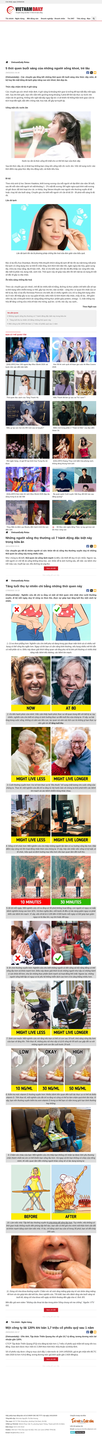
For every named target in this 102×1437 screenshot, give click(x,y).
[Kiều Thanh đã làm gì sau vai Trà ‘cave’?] (74, 382)
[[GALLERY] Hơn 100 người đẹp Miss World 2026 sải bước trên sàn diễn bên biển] (28, 349)
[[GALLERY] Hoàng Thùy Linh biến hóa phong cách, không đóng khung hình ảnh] (74, 446)
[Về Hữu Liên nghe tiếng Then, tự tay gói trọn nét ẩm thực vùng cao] (74, 512)
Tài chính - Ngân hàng (15, 19)
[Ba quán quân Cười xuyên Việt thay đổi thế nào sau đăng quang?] (74, 479)
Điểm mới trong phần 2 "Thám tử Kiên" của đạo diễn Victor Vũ (73, 429)
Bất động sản (32, 19)
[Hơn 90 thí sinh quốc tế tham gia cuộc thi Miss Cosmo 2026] (74, 349)
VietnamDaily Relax (20, 62)
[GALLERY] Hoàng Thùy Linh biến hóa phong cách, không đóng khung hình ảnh (73, 462)
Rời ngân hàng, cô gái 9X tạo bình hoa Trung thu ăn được (27, 462)
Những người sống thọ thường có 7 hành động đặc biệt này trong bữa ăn (37, 316)
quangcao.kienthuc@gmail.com (85, 1429)
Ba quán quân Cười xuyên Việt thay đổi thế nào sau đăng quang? (73, 495)
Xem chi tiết (51, 568)
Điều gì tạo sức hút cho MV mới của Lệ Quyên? (25, 428)
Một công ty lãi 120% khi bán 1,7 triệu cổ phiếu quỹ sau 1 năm (33, 324)
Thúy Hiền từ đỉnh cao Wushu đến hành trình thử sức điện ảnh (27, 528)
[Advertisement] (51, 39)
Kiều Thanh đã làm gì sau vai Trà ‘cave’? (69, 397)
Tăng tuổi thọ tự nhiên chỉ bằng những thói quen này (30, 320)
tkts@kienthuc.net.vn (17, 1433)
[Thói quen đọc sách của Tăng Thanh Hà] (28, 382)
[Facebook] (87, 72)
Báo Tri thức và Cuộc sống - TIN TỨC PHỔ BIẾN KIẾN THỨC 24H (24, 10)
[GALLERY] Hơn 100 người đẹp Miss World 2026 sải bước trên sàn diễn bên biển (27, 365)
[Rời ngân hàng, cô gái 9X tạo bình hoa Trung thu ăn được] (28, 446)
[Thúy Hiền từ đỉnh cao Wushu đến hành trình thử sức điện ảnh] (28, 512)
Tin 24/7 (71, 19)
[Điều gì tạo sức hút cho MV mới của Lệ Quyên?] (28, 413)
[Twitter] (91, 72)
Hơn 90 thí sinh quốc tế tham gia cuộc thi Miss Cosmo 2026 (74, 365)
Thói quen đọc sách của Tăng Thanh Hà (22, 397)
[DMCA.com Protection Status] (77, 1432)
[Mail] (94, 72)
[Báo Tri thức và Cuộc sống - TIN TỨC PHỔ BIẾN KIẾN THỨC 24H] (83, 1421)
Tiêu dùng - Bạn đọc (85, 19)
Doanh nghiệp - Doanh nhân (53, 19)
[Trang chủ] (7, 62)
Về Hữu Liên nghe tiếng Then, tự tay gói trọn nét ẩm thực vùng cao (73, 528)
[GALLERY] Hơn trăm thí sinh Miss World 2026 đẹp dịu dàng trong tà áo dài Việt (28, 495)
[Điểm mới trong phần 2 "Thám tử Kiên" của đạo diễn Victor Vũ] (74, 413)
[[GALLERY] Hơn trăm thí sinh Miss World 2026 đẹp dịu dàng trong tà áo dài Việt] (28, 479)
